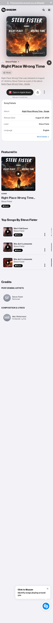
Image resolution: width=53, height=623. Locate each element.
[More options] (44, 92)
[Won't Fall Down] (7, 231)
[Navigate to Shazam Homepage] (8, 10)
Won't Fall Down (21, 228)
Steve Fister (19, 231)
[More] (44, 234)
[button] (51, 2)
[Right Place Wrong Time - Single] (18, 182)
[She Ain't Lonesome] (7, 247)
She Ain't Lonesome (23, 244)
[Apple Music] (5, 206)
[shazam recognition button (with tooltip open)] (46, 606)
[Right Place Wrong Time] (49, 62)
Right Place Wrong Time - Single (15, 84)
